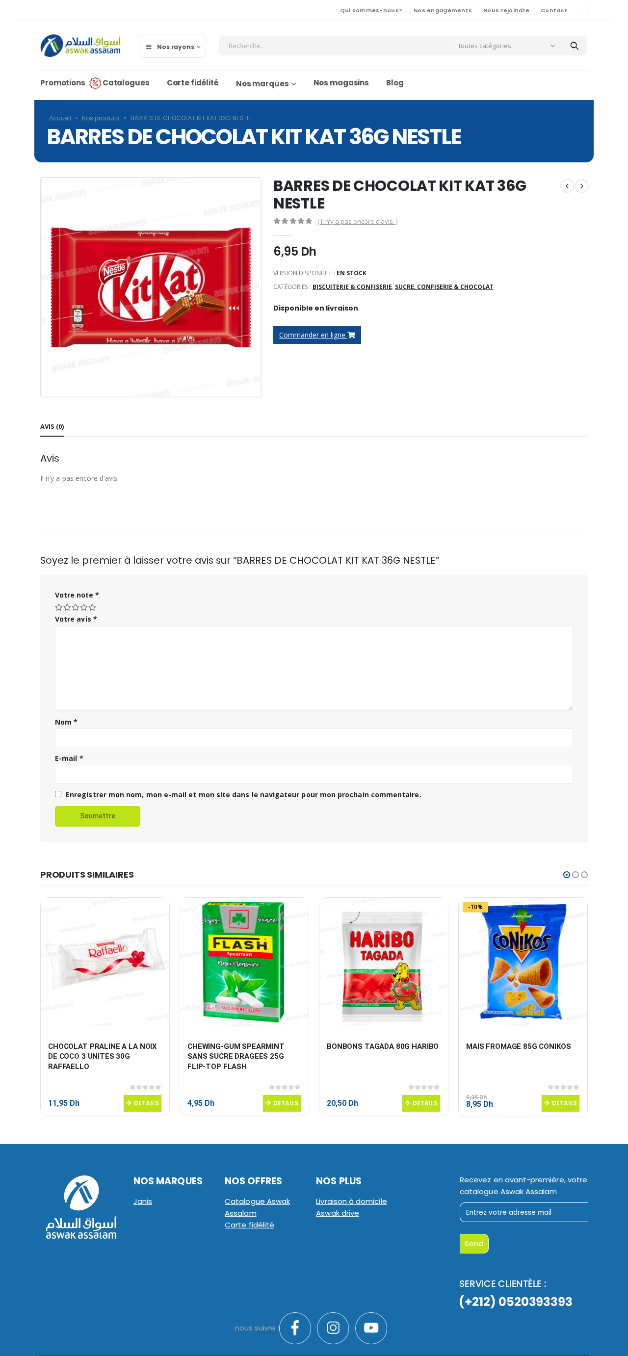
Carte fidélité (193, 83)
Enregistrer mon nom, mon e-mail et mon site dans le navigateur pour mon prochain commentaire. (243, 794)
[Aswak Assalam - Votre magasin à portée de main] (80, 45)
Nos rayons (175, 47)
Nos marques (262, 83)
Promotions (62, 83)
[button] (566, 875)
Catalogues (126, 83)
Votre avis (76, 619)
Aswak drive (337, 1213)
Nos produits (101, 118)
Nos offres (253, 1181)
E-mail (69, 758)
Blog (395, 83)
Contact (554, 10)
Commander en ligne (313, 334)
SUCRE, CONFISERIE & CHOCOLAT (444, 287)
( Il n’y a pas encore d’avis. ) (357, 221)
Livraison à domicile (351, 1201)
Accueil (60, 118)
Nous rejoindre (506, 10)
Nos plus (339, 1181)
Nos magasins (341, 83)
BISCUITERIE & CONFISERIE (352, 287)
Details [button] (146, 1103)
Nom (66, 722)
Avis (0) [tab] (52, 426)
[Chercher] (574, 45)
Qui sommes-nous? (371, 10)
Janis (142, 1201)
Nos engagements (443, 10)
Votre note (77, 595)
